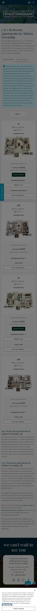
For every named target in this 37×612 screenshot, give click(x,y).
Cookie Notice (7, 605)
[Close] (35, 590)
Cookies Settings (18, 608)
